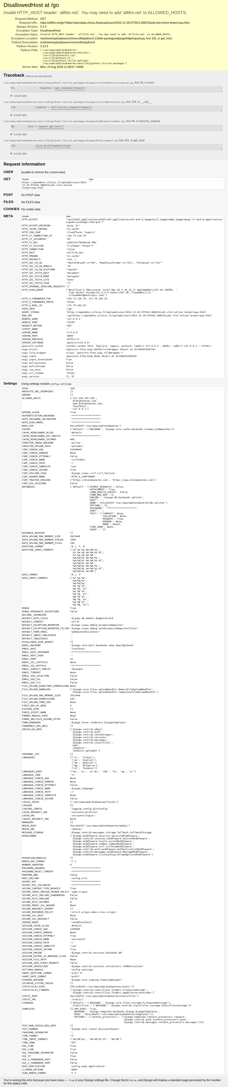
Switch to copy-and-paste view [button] (38, 76)
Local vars (20, 95)
